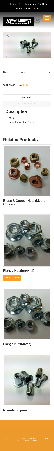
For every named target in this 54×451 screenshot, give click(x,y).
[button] (47, 18)
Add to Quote (12, 277)
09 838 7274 (31, 8)
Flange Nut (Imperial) (18, 270)
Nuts (25, 85)
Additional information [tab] (27, 103)
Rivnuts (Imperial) (16, 410)
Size (5, 72)
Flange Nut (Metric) (17, 344)
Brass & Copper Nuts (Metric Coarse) (24, 202)
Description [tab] (27, 97)
